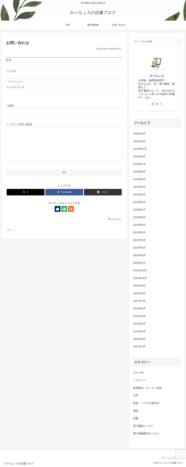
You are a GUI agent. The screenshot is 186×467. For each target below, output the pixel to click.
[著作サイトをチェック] (57, 209)
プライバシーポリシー (171, 458)
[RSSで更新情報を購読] (71, 209)
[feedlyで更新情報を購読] (64, 209)
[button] (103, 192)
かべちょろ (157, 75)
